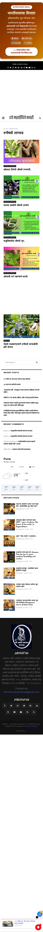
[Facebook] (4, 705)
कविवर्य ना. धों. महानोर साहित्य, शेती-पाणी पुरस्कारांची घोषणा (21, 397)
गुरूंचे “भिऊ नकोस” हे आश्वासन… (26, 536)
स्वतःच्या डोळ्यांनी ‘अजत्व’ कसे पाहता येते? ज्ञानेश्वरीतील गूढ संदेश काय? (27, 505)
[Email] (21, 712)
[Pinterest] (24, 705)
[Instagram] (17, 705)
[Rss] (27, 712)
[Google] (30, 705)
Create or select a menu (20, 64)
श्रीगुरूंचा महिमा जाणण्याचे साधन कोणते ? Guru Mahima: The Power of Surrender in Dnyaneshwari (27, 523)
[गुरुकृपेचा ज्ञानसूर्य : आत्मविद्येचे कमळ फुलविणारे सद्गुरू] (9, 573)
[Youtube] (14, 712)
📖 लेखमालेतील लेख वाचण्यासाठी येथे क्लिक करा (21, 51)
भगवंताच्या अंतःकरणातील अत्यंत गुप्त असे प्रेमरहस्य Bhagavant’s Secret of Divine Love (27, 602)
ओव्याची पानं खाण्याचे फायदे (15, 276)
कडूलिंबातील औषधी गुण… (14, 241)
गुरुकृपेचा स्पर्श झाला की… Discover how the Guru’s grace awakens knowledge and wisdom (27, 555)
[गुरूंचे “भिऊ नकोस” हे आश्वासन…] (9, 541)
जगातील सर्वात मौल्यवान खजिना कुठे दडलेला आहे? (27, 585)
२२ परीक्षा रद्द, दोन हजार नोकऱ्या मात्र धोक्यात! (17, 379)
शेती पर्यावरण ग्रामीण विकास (10, 166)
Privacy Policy (20, 731)
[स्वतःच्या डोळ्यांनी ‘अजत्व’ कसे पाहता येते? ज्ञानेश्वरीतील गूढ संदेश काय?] (9, 508)
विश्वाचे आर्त (6, 340)
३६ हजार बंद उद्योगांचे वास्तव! (12, 384)
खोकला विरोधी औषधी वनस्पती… (17, 169)
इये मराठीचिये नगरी (21, 118)
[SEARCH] (36, 362)
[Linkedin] (37, 705)
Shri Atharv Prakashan (31, 726)
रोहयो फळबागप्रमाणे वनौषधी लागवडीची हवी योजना (21, 345)
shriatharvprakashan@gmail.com (21, 692)
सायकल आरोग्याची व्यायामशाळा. (21, 449)
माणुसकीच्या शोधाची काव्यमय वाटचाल (21, 431)
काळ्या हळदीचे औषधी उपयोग (16, 205)
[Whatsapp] (33, 712)
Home (6, 129)
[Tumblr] (8, 712)
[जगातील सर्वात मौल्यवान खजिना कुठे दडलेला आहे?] (9, 589)
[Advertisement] (21, 92)
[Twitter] (11, 705)
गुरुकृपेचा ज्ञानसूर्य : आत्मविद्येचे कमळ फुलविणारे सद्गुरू (27, 569)
